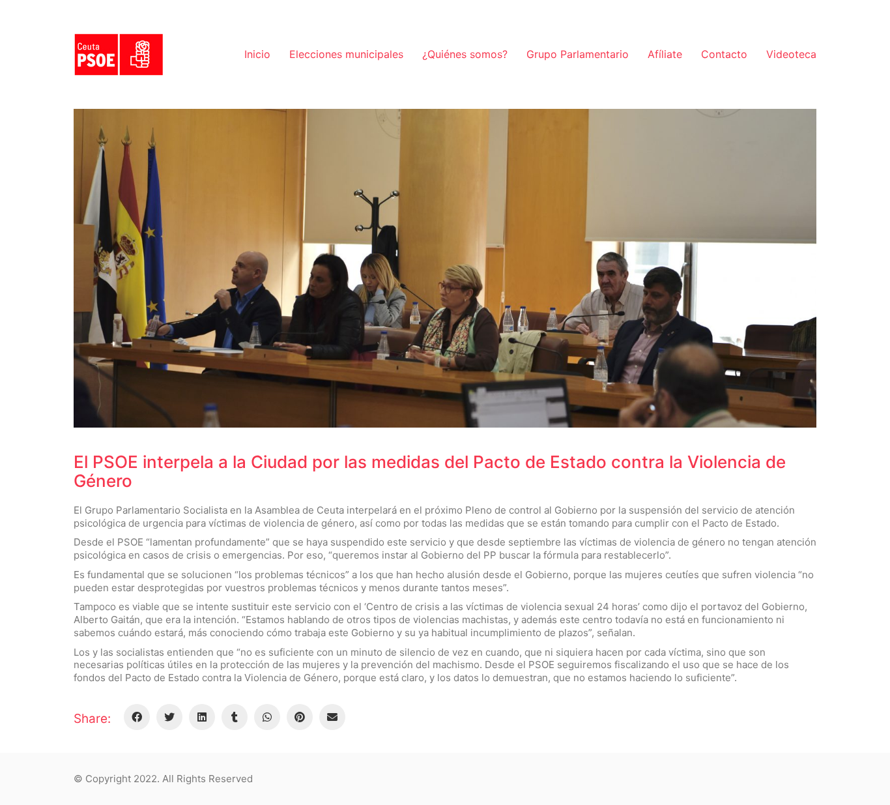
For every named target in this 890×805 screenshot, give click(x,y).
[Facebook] (137, 717)
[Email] (332, 717)
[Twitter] (169, 717)
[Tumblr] (235, 717)
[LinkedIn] (202, 717)
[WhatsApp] (267, 717)
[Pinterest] (300, 717)
